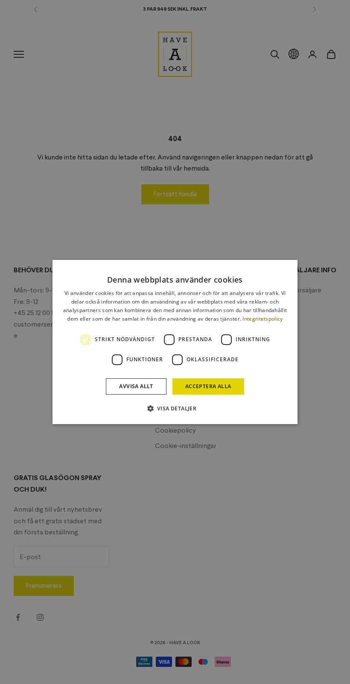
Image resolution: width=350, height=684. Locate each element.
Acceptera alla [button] (208, 386)
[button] (175, 408)
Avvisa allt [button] (136, 386)
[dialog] (175, 342)
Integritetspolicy (262, 318)
